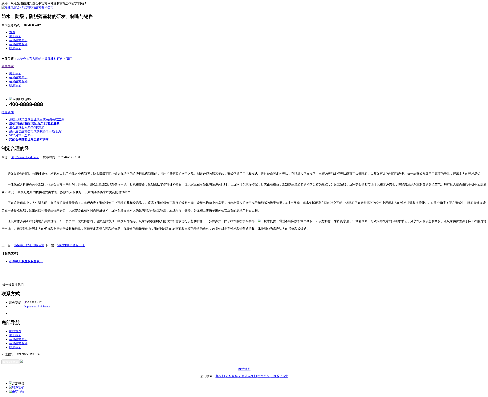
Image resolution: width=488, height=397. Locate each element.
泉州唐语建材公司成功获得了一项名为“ (35, 131)
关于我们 (15, 36)
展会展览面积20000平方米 (26, 127)
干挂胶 (275, 376)
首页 (12, 32)
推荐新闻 (8, 112)
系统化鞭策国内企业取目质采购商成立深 (36, 119)
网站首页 (15, 331)
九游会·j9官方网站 (29, 58)
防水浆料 (232, 376)
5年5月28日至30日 (21, 135)
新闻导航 (8, 66)
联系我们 (15, 48)
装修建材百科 (18, 44)
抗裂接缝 (264, 376)
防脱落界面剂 (247, 376)
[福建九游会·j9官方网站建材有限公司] (28, 7)
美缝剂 (220, 376)
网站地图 (244, 369)
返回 (69, 58)
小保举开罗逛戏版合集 (29, 245)
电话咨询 (18, 391)
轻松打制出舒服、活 (71, 245)
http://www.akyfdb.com (25, 157)
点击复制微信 (10, 361)
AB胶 (284, 376)
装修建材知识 (18, 40)
